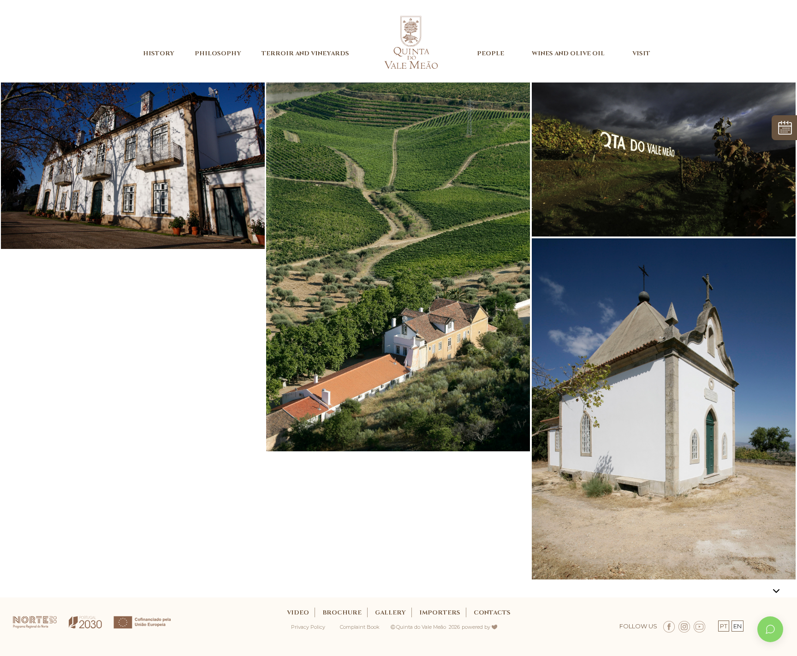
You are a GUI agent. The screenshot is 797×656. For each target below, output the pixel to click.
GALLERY (390, 613)
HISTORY (158, 53)
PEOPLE (490, 53)
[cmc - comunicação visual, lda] (499, 624)
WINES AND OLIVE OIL (568, 53)
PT (723, 626)
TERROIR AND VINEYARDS (305, 53)
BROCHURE (342, 613)
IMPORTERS (439, 613)
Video (298, 613)
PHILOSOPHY (218, 53)
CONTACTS (492, 613)
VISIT (641, 53)
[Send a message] (770, 629)
